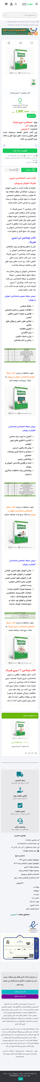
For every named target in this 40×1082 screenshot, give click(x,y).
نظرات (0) (12, 170)
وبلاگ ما (36, 887)
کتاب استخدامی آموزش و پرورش (14, 158)
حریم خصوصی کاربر (32, 909)
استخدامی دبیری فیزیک (28, 25)
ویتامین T (34, 160)
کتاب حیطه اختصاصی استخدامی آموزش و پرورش (21, 511)
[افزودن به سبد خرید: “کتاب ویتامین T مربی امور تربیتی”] (35, 753)
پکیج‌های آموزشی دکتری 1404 (29, 860)
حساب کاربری (34, 905)
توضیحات (28, 170)
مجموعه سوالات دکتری (31, 867)
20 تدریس (29, 155)
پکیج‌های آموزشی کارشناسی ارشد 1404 (26, 863)
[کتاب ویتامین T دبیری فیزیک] (33, 82)
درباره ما (36, 894)
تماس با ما (35, 898)
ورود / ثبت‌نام (34, 901)
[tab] (29, 170)
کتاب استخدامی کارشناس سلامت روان (26, 878)
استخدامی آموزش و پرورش (30, 874)
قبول (20, 1079)
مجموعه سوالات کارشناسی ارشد (29, 870)
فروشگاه (36, 891)
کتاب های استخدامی (25, 22)
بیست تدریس (34, 22)
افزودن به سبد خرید (20, 150)
